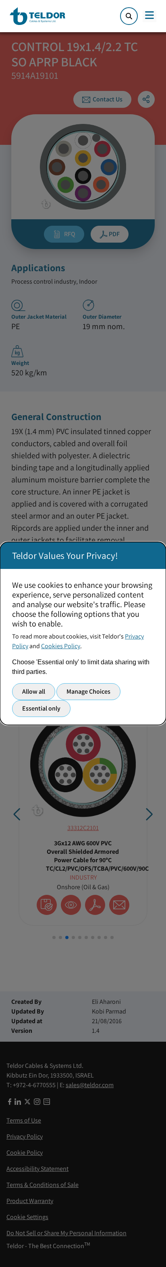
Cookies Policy (60, 646)
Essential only (41, 708)
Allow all (33, 691)
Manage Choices (88, 691)
